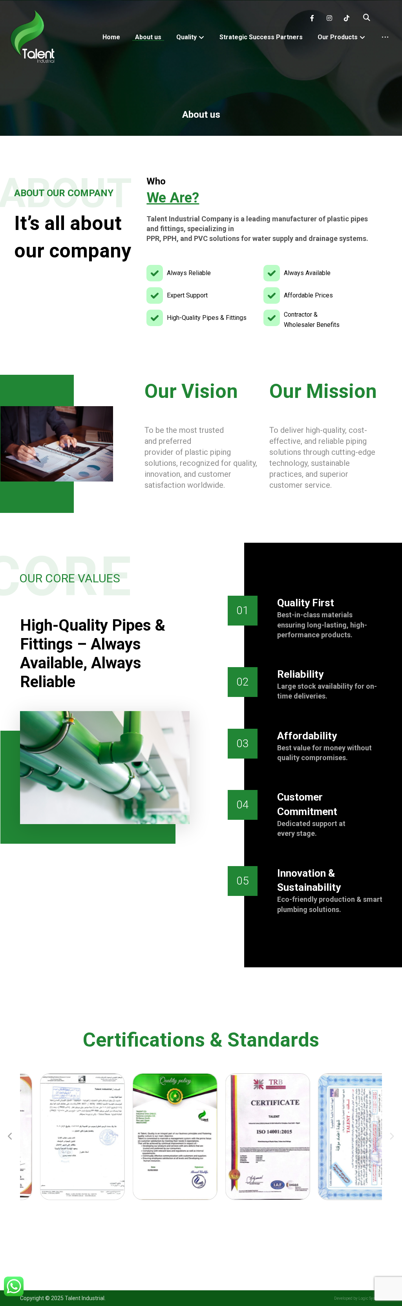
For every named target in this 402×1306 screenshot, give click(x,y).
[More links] (385, 37)
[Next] (392, 1136)
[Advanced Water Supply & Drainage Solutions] (32, 37)
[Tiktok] (346, 18)
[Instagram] (329, 18)
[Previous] (10, 1136)
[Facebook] (312, 18)
